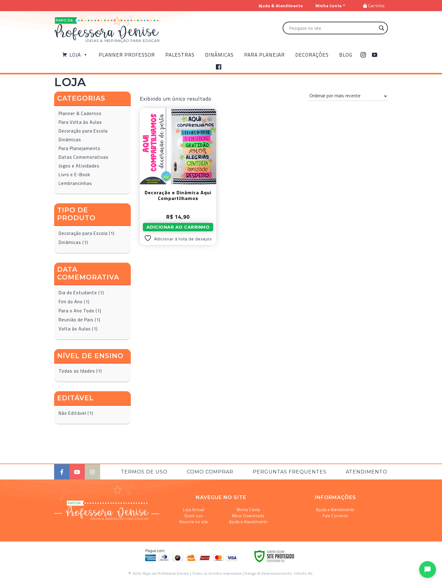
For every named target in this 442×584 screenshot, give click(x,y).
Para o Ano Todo (76, 310)
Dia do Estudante (78, 292)
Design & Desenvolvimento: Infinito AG (279, 573)
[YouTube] (374, 55)
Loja (75, 55)
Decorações (312, 55)
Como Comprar (210, 472)
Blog (345, 55)
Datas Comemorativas (84, 157)
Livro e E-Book (74, 174)
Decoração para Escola (83, 130)
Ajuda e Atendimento (248, 522)
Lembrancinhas (75, 183)
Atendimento (366, 472)
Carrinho (376, 5)
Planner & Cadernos (80, 113)
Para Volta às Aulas (80, 122)
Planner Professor (127, 55)
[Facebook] (218, 67)
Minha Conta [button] (328, 5)
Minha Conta (248, 510)
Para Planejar (264, 55)
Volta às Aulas (75, 328)
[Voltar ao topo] (13, 577)
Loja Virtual (193, 510)
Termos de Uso (144, 472)
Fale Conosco (335, 516)
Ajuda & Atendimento (281, 5)
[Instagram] (363, 55)
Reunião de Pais (76, 319)
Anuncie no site (194, 522)
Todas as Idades (77, 370)
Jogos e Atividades (79, 165)
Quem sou (193, 516)
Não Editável (72, 413)
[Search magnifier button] (381, 28)
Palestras (180, 55)
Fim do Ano (71, 301)
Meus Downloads (248, 516)
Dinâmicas (219, 55)
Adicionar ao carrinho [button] (178, 227)
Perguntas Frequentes (290, 472)
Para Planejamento (79, 148)
